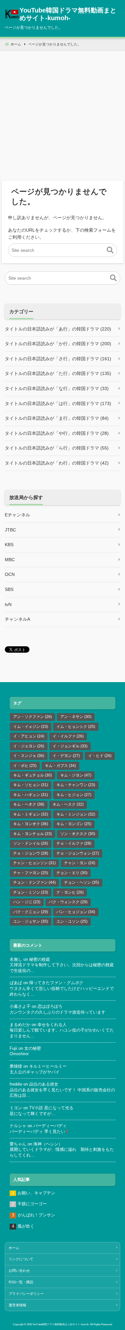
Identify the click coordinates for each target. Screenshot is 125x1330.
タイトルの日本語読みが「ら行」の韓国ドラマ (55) (57, 447)
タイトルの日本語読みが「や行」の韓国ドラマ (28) (57, 433)
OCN (10, 574)
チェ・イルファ (73, 843)
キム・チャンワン (75, 785)
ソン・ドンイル (30, 843)
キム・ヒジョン (73, 794)
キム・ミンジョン (75, 814)
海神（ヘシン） (48, 1144)
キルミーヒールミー (48, 1066)
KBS (9, 544)
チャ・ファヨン (30, 873)
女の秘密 (32, 1048)
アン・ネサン (75, 716)
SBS (9, 589)
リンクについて (21, 1259)
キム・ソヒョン (30, 785)
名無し (16, 959)
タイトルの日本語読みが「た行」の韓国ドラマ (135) (58, 373)
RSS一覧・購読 (21, 1282)
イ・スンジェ (28, 755)
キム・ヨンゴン (73, 824)
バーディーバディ (50, 1126)
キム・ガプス (60, 765)
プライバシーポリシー (26, 1293)
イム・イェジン (30, 726)
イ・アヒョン (28, 736)
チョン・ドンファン (34, 882)
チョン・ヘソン (81, 882)
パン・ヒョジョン (75, 912)
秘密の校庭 (39, 959)
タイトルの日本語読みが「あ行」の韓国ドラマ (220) (58, 328)
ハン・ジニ (26, 902)
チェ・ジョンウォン (77, 853)
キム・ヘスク (68, 804)
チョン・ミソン (30, 892)
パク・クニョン (30, 912)
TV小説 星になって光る (51, 1108)
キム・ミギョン (30, 814)
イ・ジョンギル (70, 746)
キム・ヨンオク (30, 824)
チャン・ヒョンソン (34, 863)
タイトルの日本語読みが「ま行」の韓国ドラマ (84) (57, 418)
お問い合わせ (19, 1270)
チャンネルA (17, 619)
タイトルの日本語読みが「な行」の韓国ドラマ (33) (57, 388)
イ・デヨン (66, 755)
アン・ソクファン (32, 716)
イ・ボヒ (25, 765)
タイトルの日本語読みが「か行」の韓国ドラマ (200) (58, 343)
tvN (8, 604)
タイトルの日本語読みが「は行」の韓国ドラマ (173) (58, 403)
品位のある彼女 (43, 1084)
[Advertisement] (62, 113)
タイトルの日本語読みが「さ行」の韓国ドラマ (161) (58, 358)
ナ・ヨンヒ (70, 892)
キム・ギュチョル (32, 775)
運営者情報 (17, 1305)
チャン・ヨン (79, 863)
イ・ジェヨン (28, 746)
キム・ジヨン (75, 775)
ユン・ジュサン (30, 921)
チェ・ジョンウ (30, 853)
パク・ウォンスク (68, 902)
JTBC (10, 529)
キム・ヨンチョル (32, 834)
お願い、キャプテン (36, 1193)
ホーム (14, 1248)
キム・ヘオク (28, 804)
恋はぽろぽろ (50, 1006)
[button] (110, 250)
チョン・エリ (72, 873)
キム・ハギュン (30, 794)
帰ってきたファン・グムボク (56, 983)
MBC (10, 559)
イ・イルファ (68, 736)
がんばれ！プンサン (36, 1215)
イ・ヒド (100, 755)
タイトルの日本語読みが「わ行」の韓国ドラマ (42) (57, 463)
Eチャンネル (17, 514)
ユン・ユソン (72, 921)
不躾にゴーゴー (32, 1204)
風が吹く (26, 1226)
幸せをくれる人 (52, 1025)
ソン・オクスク (77, 834)
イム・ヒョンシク (75, 726)
